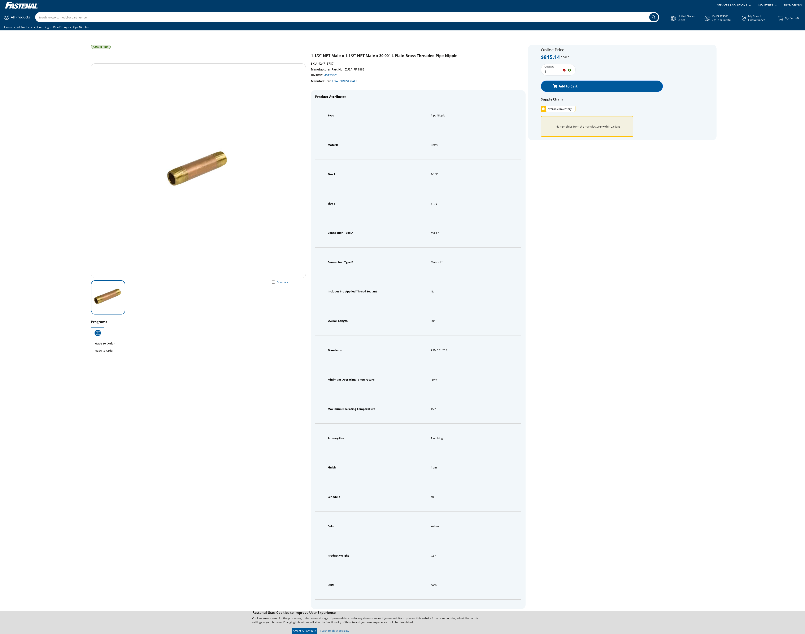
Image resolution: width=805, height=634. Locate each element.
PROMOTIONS (793, 5)
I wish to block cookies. (334, 631)
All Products (24, 27)
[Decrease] (564, 70)
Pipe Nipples (80, 27)
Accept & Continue (304, 631)
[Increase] (569, 70)
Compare (282, 282)
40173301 (331, 75)
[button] (734, 5)
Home (8, 27)
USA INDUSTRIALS (344, 81)
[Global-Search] (653, 17)
